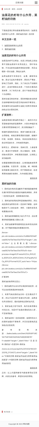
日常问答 (20, 2)
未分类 (19, 9)
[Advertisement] (19, 394)
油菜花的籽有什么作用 (13, 45)
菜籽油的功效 (10, 49)
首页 (13, 9)
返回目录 (33, 178)
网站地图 (26, 424)
